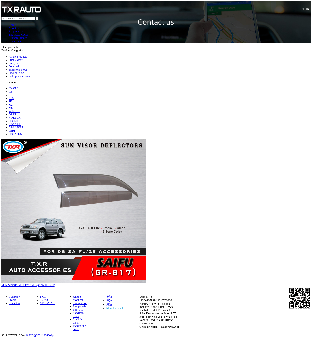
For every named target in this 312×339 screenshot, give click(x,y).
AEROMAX (47, 303)
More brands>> (115, 308)
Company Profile (14, 298)
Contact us (15, 41)
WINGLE (14, 111)
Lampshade (15, 63)
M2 (11, 104)
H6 (10, 91)
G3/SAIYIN (16, 127)
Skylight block (17, 72)
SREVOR (45, 299)
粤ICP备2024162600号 (40, 335)
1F (10, 101)
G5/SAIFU (15, 124)
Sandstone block (18, 69)
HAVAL (13, 88)
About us (14, 28)
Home (12, 24)
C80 (11, 98)
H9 (10, 94)
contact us (14, 303)
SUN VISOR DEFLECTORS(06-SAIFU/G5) (28, 285)
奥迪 (109, 296)
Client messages (18, 37)
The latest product (19, 34)
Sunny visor (15, 59)
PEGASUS (15, 133)
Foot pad (14, 66)
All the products (18, 56)
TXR (43, 296)
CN (302, 9)
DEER (12, 114)
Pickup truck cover (19, 76)
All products (16, 31)
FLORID (14, 120)
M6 (11, 107)
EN (307, 9)
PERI (12, 130)
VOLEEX (15, 117)
